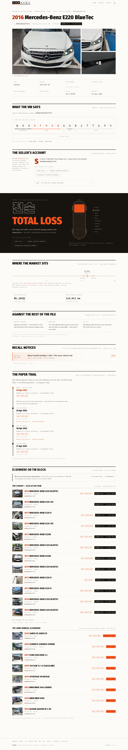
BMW (40, 741)
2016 (55, 11)
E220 (49, 11)
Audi (43, 741)
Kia (26, 741)
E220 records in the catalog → (23, 620)
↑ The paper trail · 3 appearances (102, 476)
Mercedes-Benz (39, 11)
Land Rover (64, 741)
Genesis (49, 741)
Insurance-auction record (22, 11)
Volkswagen (56, 741)
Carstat (14, 745)
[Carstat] (21, 2)
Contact (108, 2)
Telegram (107, 745)
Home (94, 2)
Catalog (101, 2)
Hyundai (21, 741)
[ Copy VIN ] (64, 136)
